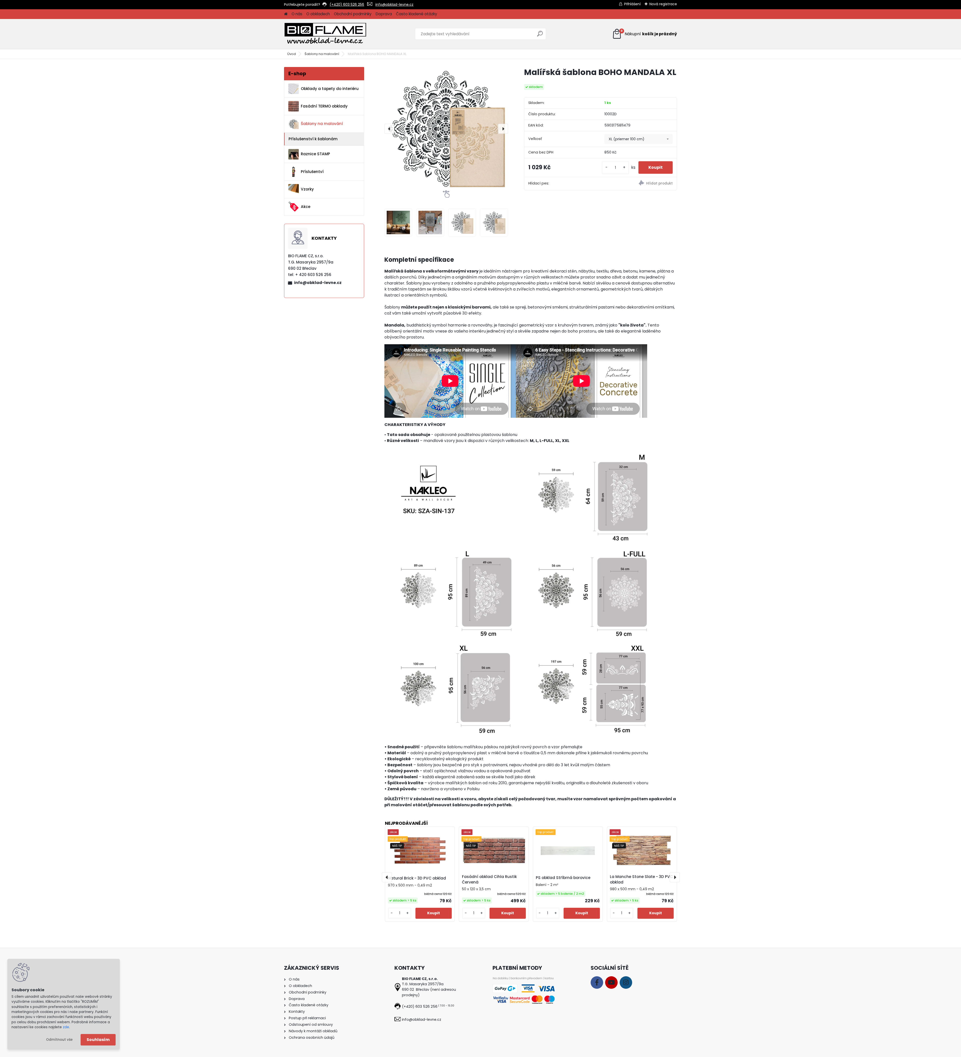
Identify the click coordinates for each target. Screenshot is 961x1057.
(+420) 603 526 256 (347, 4)
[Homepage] (286, 14)
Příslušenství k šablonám (313, 139)
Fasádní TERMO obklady (324, 106)
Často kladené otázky (416, 13)
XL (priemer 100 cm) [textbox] (626, 139)
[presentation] (389, 129)
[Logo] (325, 34)
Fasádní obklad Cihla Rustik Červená (489, 879)
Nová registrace (663, 4)
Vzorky (307, 189)
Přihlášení (632, 4)
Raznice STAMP (315, 153)
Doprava (384, 13)
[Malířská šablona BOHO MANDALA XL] (446, 128)
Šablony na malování (322, 54)
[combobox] (638, 139)
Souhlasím (98, 1039)
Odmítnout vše (59, 1039)
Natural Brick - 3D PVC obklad (417, 878)
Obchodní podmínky (353, 13)
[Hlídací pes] (638, 183)
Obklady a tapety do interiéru (330, 88)
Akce (305, 206)
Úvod (291, 54)
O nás (297, 13)
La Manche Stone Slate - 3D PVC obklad (641, 879)
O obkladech (318, 13)
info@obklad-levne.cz (394, 4)
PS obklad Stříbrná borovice (563, 877)
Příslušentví (312, 171)
